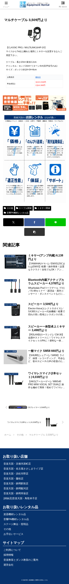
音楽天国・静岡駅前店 (16, 483)
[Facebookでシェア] (34, 222)
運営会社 (8, 564)
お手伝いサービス (13, 534)
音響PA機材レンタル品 (17, 213)
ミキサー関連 (43, 208)
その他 (10, 208)
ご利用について (12, 549)
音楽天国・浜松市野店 (16, 473)
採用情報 (8, 554)
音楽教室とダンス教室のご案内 (21, 559)
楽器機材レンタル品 (15, 514)
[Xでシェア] (13, 222)
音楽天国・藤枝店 (13, 478)
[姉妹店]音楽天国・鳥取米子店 (20, 498)
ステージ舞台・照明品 (16, 524)
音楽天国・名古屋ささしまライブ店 (23, 468)
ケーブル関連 (25, 208)
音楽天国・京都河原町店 (17, 463)
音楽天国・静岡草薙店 (16, 493)
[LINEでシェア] (55, 222)
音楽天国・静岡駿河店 (16, 488)
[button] (34, 232)
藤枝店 (38, 77)
